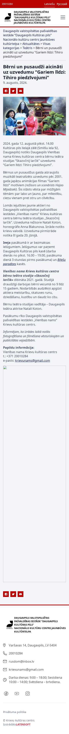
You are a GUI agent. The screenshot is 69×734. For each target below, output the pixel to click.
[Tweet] (13, 91)
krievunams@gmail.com (32, 360)
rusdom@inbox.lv (21, 661)
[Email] (20, 91)
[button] (62, 17)
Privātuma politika (14, 712)
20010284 (7, 4)
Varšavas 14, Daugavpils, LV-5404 (33, 645)
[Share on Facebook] (6, 91)
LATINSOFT (23, 724)
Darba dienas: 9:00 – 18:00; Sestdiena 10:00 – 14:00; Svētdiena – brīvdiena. (35, 679)
